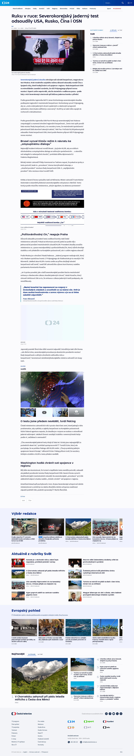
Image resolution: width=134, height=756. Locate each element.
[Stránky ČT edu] (106, 727)
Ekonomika (63, 8)
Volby (35, 8)
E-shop (14, 739)
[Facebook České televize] (110, 713)
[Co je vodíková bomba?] (52, 208)
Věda (78, 8)
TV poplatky (15, 727)
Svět (48, 8)
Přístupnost (44, 752)
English (25, 752)
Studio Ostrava (42, 730)
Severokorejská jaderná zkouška (33, 79)
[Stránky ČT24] (71, 721)
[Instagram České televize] (106, 713)
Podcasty (93, 8)
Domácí (41, 8)
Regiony (54, 8)
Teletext (14, 730)
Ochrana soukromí (34, 752)
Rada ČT (40, 733)
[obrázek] (52, 323)
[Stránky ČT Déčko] (71, 727)
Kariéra (40, 736)
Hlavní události (18, 8)
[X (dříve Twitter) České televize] (117, 713)
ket (12, 26)
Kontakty (41, 745)
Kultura (84, 8)
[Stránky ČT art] (87, 727)
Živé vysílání (15, 724)
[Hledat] (123, 3)
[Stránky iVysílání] (108, 721)
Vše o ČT (14, 745)
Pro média (41, 721)
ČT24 (30, 500)
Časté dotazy (42, 742)
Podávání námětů (43, 739)
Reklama (40, 724)
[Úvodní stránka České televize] (22, 713)
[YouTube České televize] (113, 713)
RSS (121, 752)
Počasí (72, 8)
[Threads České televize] (121, 713)
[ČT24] (5, 3)
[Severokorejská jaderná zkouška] (48, 50)
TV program (15, 721)
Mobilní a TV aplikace (18, 742)
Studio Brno (41, 727)
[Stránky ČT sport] (89, 721)
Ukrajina (27, 8)
